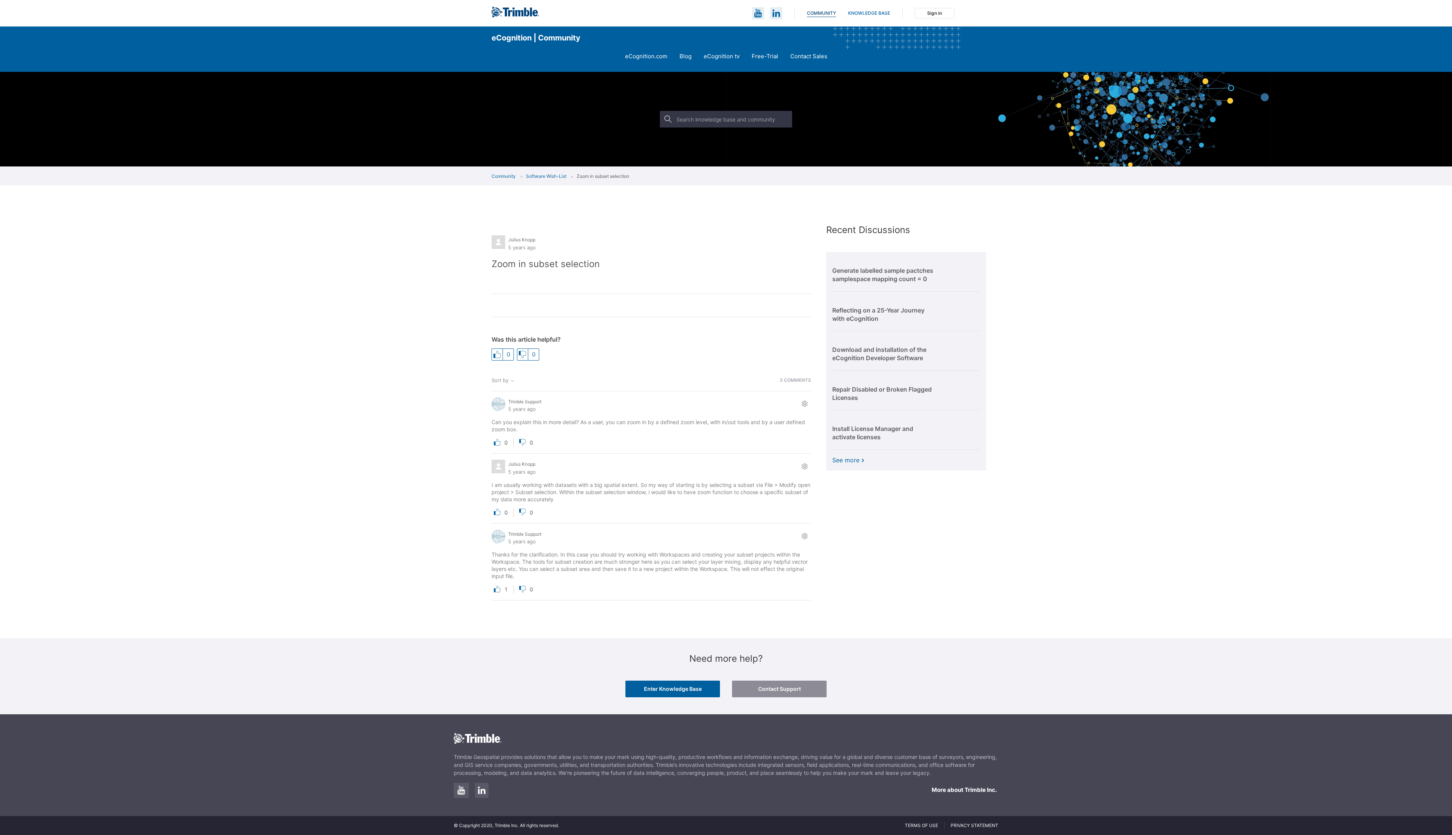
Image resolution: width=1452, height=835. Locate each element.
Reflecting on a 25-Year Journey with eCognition (878, 314)
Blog (685, 56)
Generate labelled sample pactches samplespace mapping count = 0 (882, 275)
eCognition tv (722, 56)
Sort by (501, 380)
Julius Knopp (521, 240)
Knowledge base (869, 13)
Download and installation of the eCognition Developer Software (879, 354)
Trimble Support (524, 401)
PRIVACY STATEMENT (974, 825)
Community (821, 13)
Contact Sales (808, 56)
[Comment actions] (804, 404)
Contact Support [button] (779, 689)
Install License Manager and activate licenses (872, 433)
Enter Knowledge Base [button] (673, 689)
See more (846, 460)
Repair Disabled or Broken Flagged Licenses (882, 393)
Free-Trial (765, 56)
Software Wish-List (546, 176)
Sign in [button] (934, 13)
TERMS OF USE (921, 825)
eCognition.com (646, 56)
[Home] (515, 15)
